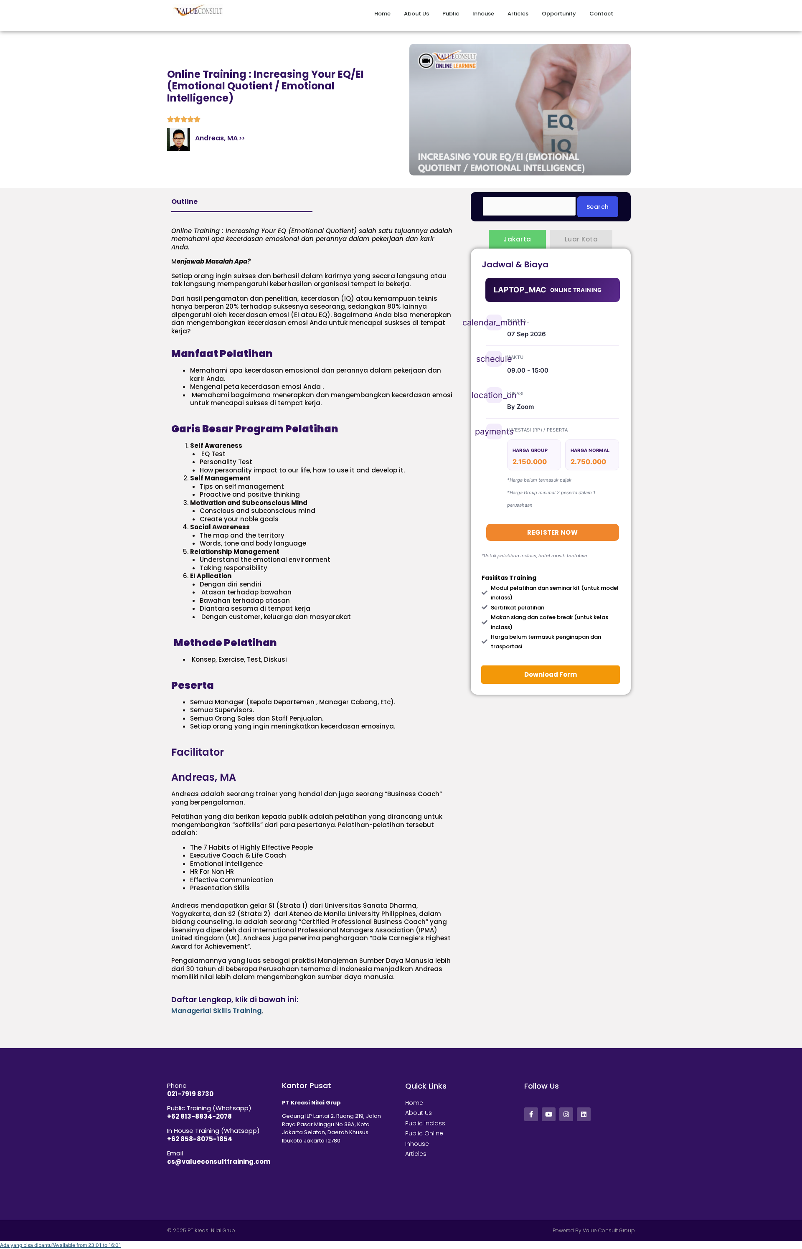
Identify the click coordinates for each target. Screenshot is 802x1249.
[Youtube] (549, 1114)
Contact (601, 14)
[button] (60, 1245)
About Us (416, 14)
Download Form (550, 674)
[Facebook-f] (531, 1114)
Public (450, 14)
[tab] (517, 239)
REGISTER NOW (552, 532)
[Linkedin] (584, 1114)
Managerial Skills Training (216, 1010)
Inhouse (483, 14)
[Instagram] (566, 1114)
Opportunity (559, 14)
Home (382, 14)
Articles (518, 14)
